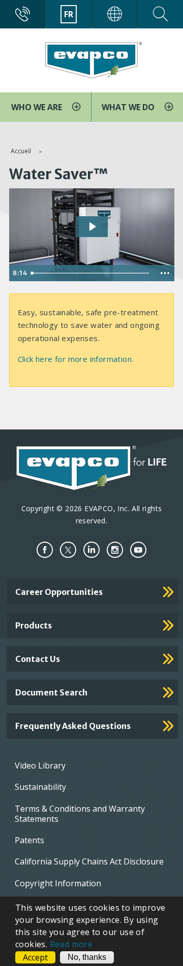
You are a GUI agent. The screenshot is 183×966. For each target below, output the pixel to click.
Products (33, 625)
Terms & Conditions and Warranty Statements (80, 813)
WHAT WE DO (129, 107)
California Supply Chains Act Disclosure (89, 861)
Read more (71, 944)
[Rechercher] (160, 14)
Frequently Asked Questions (73, 726)
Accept (35, 957)
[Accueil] (91, 59)
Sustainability (40, 786)
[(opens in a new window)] (44, 550)
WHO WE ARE (37, 107)
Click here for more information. (76, 359)
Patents (29, 840)
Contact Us (37, 659)
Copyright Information (58, 883)
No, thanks (87, 957)
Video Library (40, 765)
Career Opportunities (59, 592)
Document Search (51, 692)
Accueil (21, 151)
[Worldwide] (114, 14)
